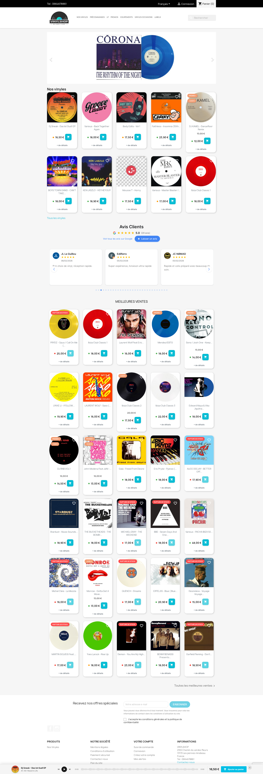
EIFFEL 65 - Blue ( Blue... (165, 591)
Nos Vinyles (82, 17)
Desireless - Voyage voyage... (199, 593)
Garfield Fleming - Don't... (199, 654)
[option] (131, 58)
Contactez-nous (99, 759)
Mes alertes (140, 759)
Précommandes (97, 17)
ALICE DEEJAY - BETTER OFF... (199, 470)
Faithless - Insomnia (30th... (166, 126)
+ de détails (62, 145)
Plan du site (96, 763)
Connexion (139, 751)
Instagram (57, 728)
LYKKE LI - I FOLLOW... (64, 405)
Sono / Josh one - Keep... (199, 342)
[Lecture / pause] (64, 769)
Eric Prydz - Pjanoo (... (165, 468)
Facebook (50, 728)
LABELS (157, 17)
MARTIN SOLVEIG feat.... (64, 654)
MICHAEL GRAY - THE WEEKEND (131, 533)
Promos (114, 17)
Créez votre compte (144, 755)
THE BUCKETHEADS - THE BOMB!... (97, 533)
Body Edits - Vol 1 (131, 126)
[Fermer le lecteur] (250, 768)
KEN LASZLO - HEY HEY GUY (97, 190)
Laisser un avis (149, 238)
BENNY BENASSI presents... (165, 656)
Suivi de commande (144, 747)
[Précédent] (58, 769)
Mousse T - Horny (131, 190)
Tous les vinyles (56, 218)
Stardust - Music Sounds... (64, 531)
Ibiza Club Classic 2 (131, 405)
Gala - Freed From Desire (131, 468)
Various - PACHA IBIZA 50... (199, 531)
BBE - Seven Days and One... (165, 533)
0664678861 (59, 3)
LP (108, 17)
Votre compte (143, 741)
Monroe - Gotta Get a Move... (98, 593)
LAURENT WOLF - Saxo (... (98, 405)
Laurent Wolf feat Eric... (131, 342)
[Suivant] (70, 769)
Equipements (126, 17)
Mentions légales (99, 747)
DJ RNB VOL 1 (63, 468)
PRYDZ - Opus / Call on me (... (63, 344)
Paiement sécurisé (100, 755)
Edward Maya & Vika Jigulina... (199, 407)
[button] (59, 58)
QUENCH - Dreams (131, 591)
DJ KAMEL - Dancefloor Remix (201, 128)
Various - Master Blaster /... (166, 190)
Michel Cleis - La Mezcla (64, 591)
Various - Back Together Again (96, 128)
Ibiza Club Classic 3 (165, 405)
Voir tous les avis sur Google (117, 238)
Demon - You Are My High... (131, 654)
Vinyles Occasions (144, 17)
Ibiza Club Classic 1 (201, 190)
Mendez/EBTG (165, 342)
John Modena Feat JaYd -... (97, 468)
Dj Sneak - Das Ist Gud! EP (62, 126)
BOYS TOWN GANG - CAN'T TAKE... (62, 192)
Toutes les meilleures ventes (195, 686)
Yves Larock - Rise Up (98, 654)
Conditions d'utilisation (102, 751)
